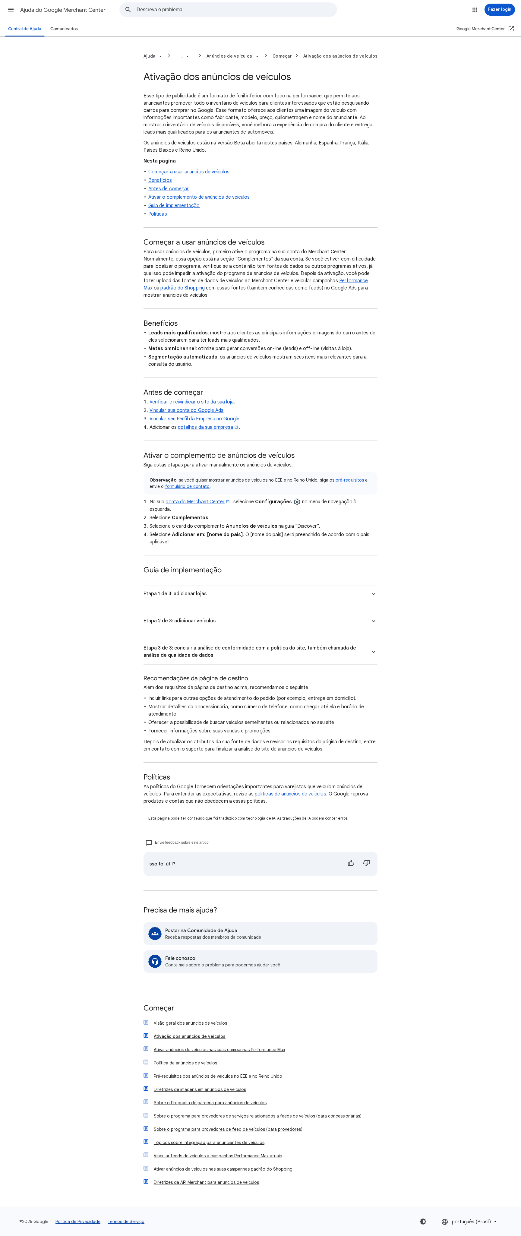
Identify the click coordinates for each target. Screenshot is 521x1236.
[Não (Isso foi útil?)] (367, 863)
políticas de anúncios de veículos (290, 794)
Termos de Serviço (126, 1221)
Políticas (157, 214)
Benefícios (160, 180)
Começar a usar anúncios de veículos (188, 172)
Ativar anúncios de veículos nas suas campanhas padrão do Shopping (223, 1169)
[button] (11, 9)
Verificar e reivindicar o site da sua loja (192, 402)
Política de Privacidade (77, 1221)
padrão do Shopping (182, 288)
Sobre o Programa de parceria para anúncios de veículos (210, 1102)
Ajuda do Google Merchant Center (63, 10)
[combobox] (237, 10)
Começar (282, 56)
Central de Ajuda (24, 28)
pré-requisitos (350, 480)
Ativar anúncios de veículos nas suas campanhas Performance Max (219, 1049)
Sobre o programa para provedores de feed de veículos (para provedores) (228, 1129)
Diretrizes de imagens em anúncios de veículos (200, 1089)
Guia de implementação (174, 206)
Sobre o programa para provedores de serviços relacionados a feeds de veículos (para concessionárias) (258, 1116)
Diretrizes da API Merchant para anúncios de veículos (206, 1182)
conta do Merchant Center (195, 502)
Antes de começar (168, 189)
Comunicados (64, 28)
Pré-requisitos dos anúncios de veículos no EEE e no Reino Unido (218, 1076)
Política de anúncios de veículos (185, 1063)
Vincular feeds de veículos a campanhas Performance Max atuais (218, 1156)
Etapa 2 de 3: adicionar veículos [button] (180, 621)
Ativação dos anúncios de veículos (340, 56)
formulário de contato (187, 486)
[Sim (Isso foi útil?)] (351, 863)
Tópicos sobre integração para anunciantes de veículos (209, 1142)
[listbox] (469, 1221)
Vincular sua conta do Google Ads (187, 410)
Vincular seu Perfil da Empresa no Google (194, 419)
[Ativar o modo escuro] (423, 1221)
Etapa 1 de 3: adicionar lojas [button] (175, 594)
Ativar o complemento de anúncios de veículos (199, 197)
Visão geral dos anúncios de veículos (190, 1023)
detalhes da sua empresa (205, 427)
